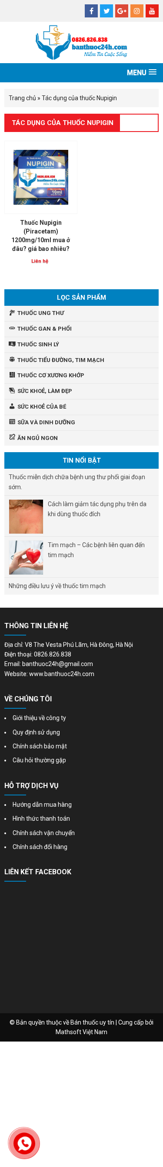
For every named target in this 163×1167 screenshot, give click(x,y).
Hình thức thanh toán (41, 818)
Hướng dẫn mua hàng (42, 804)
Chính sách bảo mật (40, 746)
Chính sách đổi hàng (40, 846)
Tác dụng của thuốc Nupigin (62, 123)
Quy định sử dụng (36, 732)
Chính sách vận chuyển (44, 832)
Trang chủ (22, 98)
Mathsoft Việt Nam (81, 1031)
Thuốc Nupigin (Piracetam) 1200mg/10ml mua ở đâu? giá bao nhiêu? (40, 235)
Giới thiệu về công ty (39, 717)
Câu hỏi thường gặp (39, 760)
